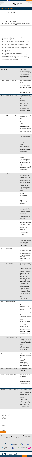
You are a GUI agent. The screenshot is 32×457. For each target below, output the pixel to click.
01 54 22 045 (12, 454)
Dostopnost (25, 453)
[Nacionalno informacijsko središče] (16, 3)
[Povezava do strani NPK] (2, 436)
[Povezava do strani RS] (6, 448)
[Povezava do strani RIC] (13, 447)
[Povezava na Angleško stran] (9, 0)
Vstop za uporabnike (29, 0)
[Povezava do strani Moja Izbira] (29, 447)
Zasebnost (28, 453)
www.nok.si (17, 435)
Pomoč (21, 0)
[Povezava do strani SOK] (13, 436)
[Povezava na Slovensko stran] (7, 0)
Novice (24, 0)
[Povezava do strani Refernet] (24, 444)
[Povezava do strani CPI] (5, 444)
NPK (19, 0)
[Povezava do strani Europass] (14, 444)
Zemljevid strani (22, 453)
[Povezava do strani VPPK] (26, 436)
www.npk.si (7, 435)
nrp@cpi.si (5, 0)
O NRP (17, 0)
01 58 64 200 (1, 0)
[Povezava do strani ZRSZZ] (18, 447)
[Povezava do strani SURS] (24, 448)
